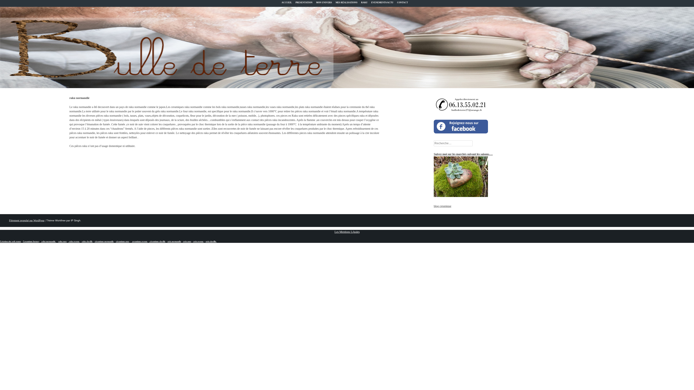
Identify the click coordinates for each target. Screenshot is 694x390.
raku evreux (74, 241)
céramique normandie (104, 241)
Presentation (303, 2)
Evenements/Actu (382, 2)
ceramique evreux (139, 241)
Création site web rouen (10, 241)
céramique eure (122, 241)
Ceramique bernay (31, 241)
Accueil (287, 2)
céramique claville (157, 241)
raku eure (62, 241)
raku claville (87, 241)
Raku (364, 2)
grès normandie (174, 241)
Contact (402, 2)
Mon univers (324, 2)
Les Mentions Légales (347, 231)
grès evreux (198, 241)
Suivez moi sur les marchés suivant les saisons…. (463, 154)
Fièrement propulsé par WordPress (26, 220)
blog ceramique (442, 206)
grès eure (187, 241)
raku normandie (48, 241)
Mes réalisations (346, 2)
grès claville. (211, 241)
